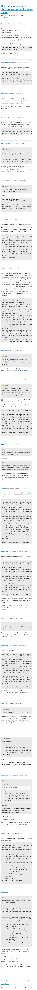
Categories (8, 980)
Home (2, 980)
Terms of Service (27, 980)
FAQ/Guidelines (17, 980)
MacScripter (4, 1)
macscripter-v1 (4, 17)
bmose (9, 368)
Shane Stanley (15, 370)
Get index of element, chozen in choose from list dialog (17, 9)
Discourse (10, 987)
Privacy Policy (5, 984)
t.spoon (25, 370)
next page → (4, 975)
